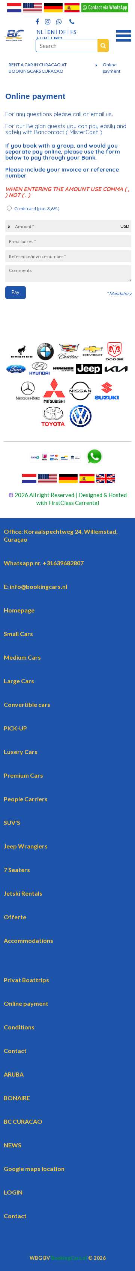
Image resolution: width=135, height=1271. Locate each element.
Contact (15, 1050)
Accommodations (28, 940)
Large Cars (19, 680)
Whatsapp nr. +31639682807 (44, 562)
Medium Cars (22, 657)
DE (62, 31)
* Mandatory (118, 293)
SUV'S (12, 822)
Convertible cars (27, 704)
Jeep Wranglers (26, 846)
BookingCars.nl (69, 1258)
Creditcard (37, 208)
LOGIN (13, 1192)
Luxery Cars (21, 751)
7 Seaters (17, 869)
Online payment (111, 68)
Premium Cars (23, 775)
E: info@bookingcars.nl (35, 586)
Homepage (19, 610)
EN (51, 31)
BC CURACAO (23, 1121)
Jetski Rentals (23, 893)
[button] (123, 35)
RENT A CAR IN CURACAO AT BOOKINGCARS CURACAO (38, 68)
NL (40, 31)
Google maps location (34, 1168)
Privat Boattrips (26, 979)
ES (73, 31)
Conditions (19, 1027)
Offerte (15, 916)
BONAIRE (17, 1097)
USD (56, 38)
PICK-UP (15, 728)
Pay (15, 292)
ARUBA (14, 1074)
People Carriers (26, 798)
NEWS (12, 1145)
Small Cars (18, 633)
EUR (41, 38)
